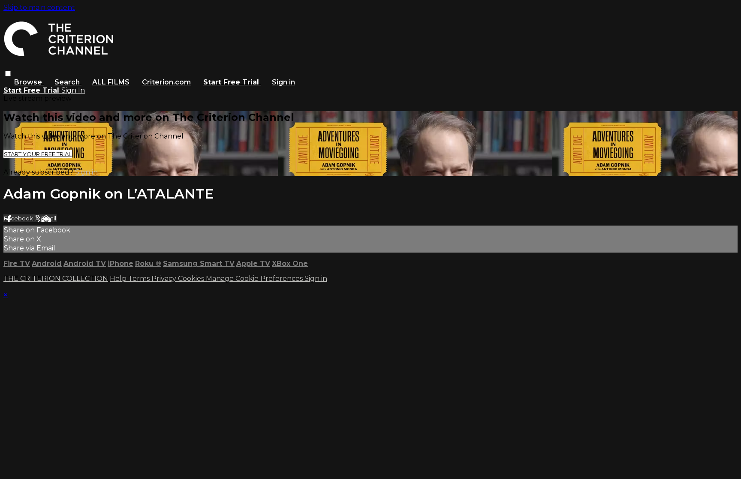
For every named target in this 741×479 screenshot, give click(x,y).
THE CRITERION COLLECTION (55, 278)
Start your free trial (38, 154)
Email (48, 218)
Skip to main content (39, 7)
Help (119, 278)
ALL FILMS (111, 82)
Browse (29, 82)
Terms (139, 278)
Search (67, 82)
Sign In (73, 90)
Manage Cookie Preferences (255, 278)
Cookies (192, 278)
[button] (8, 73)
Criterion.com (166, 82)
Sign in (283, 82)
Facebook (19, 218)
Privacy (164, 278)
